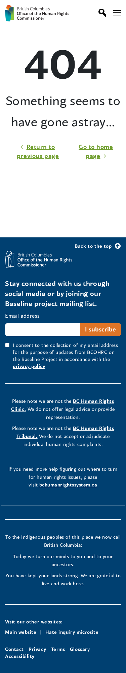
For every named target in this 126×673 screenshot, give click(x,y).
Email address (22, 315)
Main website (20, 632)
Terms (58, 649)
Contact (14, 649)
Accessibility (20, 656)
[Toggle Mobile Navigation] (117, 12)
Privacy (37, 649)
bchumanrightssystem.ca (68, 485)
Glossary (80, 649)
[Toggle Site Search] (100, 13)
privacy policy (29, 366)
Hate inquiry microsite (72, 632)
